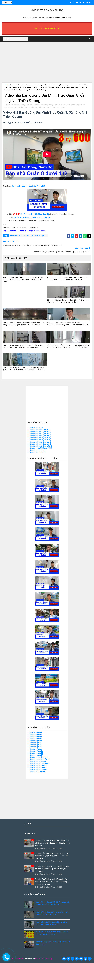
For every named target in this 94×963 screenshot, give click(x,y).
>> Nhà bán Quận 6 (34, 743)
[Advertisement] (47, 65)
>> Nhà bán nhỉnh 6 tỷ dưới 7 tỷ (39, 440)
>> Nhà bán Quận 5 (34, 741)
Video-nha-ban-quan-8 (70, 87)
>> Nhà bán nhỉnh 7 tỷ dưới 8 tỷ (39, 442)
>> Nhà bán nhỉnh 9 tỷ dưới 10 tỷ (39, 446)
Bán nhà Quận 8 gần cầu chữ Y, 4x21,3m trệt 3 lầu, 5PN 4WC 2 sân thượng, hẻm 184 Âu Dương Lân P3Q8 (68, 324)
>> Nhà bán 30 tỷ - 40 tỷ (36, 452)
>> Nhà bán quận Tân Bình (37, 765)
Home (7, 85)
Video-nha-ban (54, 87)
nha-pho (44, 87)
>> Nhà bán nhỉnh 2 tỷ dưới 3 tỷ (39, 432)
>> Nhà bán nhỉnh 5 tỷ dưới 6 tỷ (39, 438)
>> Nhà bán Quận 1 (34, 732)
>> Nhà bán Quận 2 (34, 735)
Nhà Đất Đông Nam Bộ (43, 959)
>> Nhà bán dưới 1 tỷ (35, 427)
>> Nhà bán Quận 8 (34, 747)
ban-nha (14, 85)
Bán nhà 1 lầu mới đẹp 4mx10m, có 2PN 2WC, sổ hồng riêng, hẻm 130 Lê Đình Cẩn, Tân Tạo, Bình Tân (52, 843)
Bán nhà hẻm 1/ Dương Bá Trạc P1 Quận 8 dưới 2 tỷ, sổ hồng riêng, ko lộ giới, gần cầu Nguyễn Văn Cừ (25, 324)
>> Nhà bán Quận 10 (35, 751)
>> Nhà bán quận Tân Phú (37, 767)
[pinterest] (90, 2)
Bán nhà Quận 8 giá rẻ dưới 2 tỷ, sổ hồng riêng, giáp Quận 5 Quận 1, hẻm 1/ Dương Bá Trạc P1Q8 (67, 278)
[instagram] (77, 2)
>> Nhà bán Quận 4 (34, 739)
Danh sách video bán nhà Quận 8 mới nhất (28, 186)
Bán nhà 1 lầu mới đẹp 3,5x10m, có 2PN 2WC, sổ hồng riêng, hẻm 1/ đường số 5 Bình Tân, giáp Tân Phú (52, 855)
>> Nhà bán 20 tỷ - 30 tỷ (36, 450)
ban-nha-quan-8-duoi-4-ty (78, 85)
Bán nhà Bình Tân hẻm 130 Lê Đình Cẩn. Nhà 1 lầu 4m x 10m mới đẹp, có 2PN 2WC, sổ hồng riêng (52, 868)
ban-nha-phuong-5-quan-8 (57, 85)
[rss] (80, 2)
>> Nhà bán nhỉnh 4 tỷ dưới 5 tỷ (39, 436)
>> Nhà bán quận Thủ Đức (37, 769)
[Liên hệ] (5, 956)
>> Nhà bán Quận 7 (34, 745)
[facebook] (74, 2)
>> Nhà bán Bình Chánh (36, 772)
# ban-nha (13, 236)
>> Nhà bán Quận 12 (35, 755)
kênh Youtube (31, 214)
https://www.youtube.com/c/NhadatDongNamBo (31, 217)
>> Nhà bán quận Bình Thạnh (38, 759)
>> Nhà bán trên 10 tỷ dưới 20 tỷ (39, 448)
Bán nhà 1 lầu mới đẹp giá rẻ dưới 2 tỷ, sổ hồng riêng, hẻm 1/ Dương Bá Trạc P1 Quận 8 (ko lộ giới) (68, 301)
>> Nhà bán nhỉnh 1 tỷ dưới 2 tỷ (39, 430)
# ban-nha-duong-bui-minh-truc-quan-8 (33, 236)
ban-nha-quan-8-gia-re (13, 87)
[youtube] (87, 2)
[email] (83, 2)
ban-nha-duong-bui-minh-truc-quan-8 (33, 85)
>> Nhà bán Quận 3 (34, 736)
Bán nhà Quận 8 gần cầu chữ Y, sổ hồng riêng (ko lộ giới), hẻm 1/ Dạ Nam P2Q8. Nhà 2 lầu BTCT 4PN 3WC (24, 369)
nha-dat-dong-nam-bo (31, 87)
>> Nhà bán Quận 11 (35, 753)
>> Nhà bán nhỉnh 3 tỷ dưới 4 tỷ (39, 434)
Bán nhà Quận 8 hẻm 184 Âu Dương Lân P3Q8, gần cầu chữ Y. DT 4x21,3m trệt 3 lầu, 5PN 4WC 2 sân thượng (23, 280)
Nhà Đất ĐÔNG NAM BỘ (47, 10)
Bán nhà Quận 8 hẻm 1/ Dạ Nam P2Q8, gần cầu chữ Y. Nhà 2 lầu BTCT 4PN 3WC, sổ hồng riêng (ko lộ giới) (68, 346)
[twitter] (70, 2)
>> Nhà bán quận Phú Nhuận (38, 763)
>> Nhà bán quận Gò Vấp (36, 761)
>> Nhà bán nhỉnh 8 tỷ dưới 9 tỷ (39, 444)
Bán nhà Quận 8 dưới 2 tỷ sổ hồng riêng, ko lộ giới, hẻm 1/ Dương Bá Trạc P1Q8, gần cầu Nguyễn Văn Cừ (24, 346)
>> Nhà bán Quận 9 (34, 749)
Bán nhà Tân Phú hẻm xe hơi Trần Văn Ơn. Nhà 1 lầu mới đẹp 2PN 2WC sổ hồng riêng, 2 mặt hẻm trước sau (52, 881)
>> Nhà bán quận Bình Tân (37, 757)
